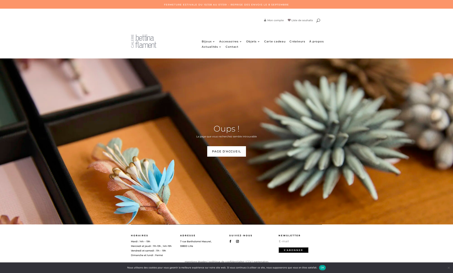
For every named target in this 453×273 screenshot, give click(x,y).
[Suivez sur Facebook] (230, 241)
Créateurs (297, 41)
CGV (249, 261)
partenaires (261, 261)
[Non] (448, 267)
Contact (232, 47)
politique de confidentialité (226, 261)
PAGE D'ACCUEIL (226, 151)
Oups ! (227, 129)
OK (322, 267)
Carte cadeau (275, 41)
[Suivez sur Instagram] (237, 241)
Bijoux (207, 41)
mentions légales (196, 261)
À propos (316, 41)
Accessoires (229, 41)
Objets (251, 41)
